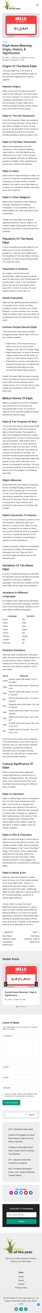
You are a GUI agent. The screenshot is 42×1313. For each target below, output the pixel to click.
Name (6, 1067)
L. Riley (6, 57)
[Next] (36, 984)
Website (6, 1088)
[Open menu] (37, 5)
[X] (21, 1309)
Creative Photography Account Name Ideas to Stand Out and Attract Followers (21, 1138)
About (21, 1280)
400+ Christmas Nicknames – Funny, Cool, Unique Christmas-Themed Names (21, 1172)
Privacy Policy (21, 1288)
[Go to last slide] (5, 984)
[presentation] (21, 976)
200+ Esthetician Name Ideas (20, 1129)
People (5, 42)
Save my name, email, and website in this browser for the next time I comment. (21, 1095)
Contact (21, 1284)
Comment (8, 1036)
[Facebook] (16, 1309)
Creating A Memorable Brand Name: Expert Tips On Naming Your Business (21, 1150)
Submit (22, 1221)
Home (21, 1277)
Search (32, 1115)
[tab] (16, 1006)
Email (6, 1077)
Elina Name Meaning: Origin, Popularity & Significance (9, 938)
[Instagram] (26, 1309)
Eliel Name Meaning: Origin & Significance (32, 937)
